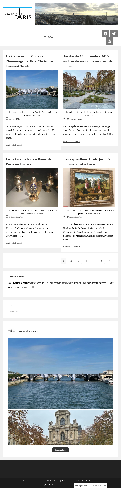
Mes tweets (13, 311)
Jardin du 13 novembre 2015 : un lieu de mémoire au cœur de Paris (88, 61)
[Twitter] (114, 33)
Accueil (25, 481)
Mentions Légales (53, 481)
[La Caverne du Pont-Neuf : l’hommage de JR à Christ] (25, 356)
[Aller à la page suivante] (109, 261)
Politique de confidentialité (71, 481)
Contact (95, 481)
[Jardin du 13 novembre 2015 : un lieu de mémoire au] (25, 427)
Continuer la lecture (14, 145)
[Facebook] (105, 33)
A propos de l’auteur (38, 481)
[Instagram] (109, 41)
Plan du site (86, 481)
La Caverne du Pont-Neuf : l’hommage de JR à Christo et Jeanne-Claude (29, 61)
